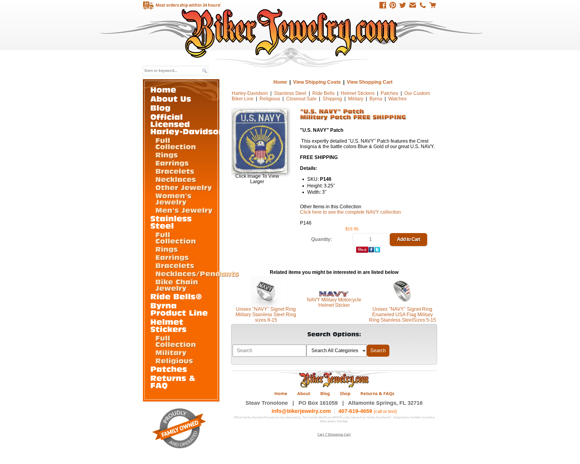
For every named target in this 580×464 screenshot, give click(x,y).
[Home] (163, 89)
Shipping (332, 98)
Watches (397, 98)
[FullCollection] (175, 143)
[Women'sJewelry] (174, 198)
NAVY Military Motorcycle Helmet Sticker (334, 302)
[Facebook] (382, 5)
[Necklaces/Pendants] (197, 273)
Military (355, 98)
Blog (325, 393)
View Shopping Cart (369, 82)
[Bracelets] (174, 171)
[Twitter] (402, 5)
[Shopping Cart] (432, 5)
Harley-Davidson (250, 93)
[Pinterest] (392, 5)
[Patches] (168, 369)
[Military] (171, 352)
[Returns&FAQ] (174, 381)
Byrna (375, 98)
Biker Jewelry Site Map (334, 421)
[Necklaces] (175, 179)
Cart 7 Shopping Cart (334, 434)
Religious (269, 98)
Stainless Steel (290, 93)
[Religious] (174, 360)
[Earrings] (172, 162)
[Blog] (160, 107)
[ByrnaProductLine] (179, 308)
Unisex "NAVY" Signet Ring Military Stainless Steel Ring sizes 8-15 (266, 315)
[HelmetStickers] (168, 325)
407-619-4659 (355, 411)
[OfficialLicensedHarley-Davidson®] (190, 124)
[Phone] (422, 5)
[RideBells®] (176, 296)
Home (291, 33)
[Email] (412, 5)
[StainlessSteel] (172, 221)
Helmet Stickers (358, 93)
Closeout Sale (301, 98)
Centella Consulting (422, 417)
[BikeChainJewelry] (177, 284)
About (303, 393)
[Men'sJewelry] (184, 210)
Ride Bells (323, 93)
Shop (345, 393)
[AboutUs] (170, 98)
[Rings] (166, 154)
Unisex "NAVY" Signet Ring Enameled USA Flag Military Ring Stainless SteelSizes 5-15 (402, 315)
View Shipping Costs (317, 82)
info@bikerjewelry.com (301, 411)
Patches (389, 93)
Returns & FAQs (377, 393)
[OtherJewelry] (183, 187)
